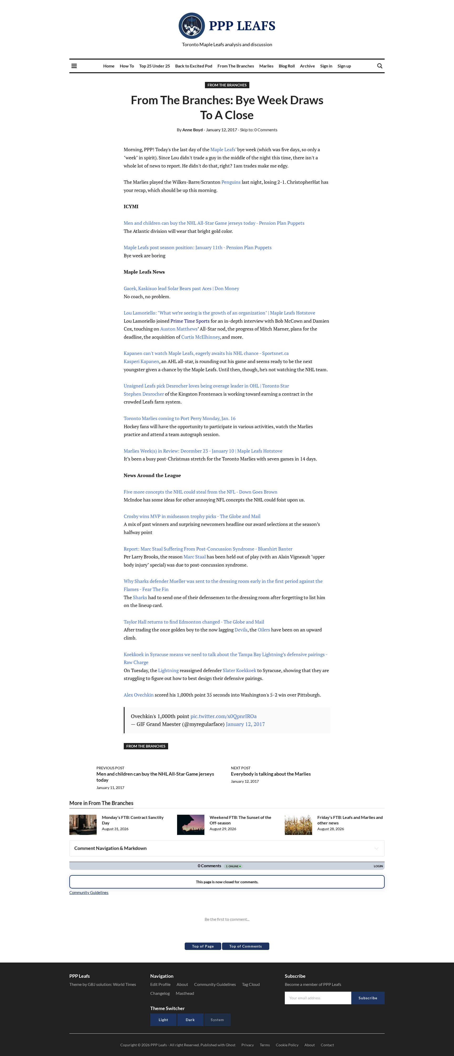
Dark (190, 1019)
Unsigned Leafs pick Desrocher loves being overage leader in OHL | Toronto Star (206, 386)
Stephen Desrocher (144, 394)
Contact (327, 1045)
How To (127, 65)
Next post (240, 768)
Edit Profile (160, 984)
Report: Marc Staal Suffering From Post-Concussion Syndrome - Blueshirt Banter (208, 549)
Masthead (185, 993)
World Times (124, 984)
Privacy (247, 1045)
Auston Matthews (179, 329)
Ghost (230, 1045)
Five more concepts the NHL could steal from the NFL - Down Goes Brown (200, 492)
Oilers (264, 629)
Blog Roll (287, 65)
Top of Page (203, 946)
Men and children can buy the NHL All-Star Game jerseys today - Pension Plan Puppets (214, 223)
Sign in (326, 65)
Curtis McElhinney (200, 337)
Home (109, 65)
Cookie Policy (287, 1045)
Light (163, 1019)
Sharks (140, 597)
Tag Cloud (251, 984)
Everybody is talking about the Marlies (271, 774)
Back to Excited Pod (193, 65)
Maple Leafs (222, 149)
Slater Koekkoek (239, 670)
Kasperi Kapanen (141, 361)
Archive (307, 65)
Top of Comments (245, 946)
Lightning (168, 670)
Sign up (344, 65)
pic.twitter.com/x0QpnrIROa (223, 716)
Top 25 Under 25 (154, 65)
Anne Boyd (190, 129)
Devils (241, 629)
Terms (265, 1045)
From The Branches (236, 65)
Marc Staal (195, 556)
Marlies (266, 65)
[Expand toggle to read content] (376, 848)
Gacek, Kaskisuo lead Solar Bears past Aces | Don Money (181, 288)
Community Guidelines (215, 984)
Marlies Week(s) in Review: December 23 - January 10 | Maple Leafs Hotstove (203, 451)
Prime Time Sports (190, 321)
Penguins (231, 182)
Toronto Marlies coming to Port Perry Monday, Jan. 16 (180, 418)
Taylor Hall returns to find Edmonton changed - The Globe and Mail (194, 622)
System (217, 1019)
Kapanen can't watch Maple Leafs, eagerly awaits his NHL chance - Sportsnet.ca (206, 353)
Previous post (110, 768)
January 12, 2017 (245, 724)
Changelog (160, 993)
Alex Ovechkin (139, 695)
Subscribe (368, 998)
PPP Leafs (242, 25)
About (182, 984)
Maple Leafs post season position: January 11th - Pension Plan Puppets (198, 247)
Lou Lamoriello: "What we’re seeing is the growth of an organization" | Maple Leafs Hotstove (219, 313)
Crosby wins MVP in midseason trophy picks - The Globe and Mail (192, 516)
